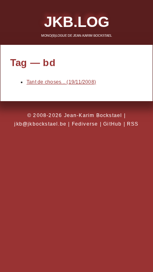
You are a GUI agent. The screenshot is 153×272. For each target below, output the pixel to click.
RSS (133, 124)
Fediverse (85, 124)
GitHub (112, 124)
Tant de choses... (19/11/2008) (61, 82)
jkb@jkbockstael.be (40, 124)
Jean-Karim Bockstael (93, 115)
